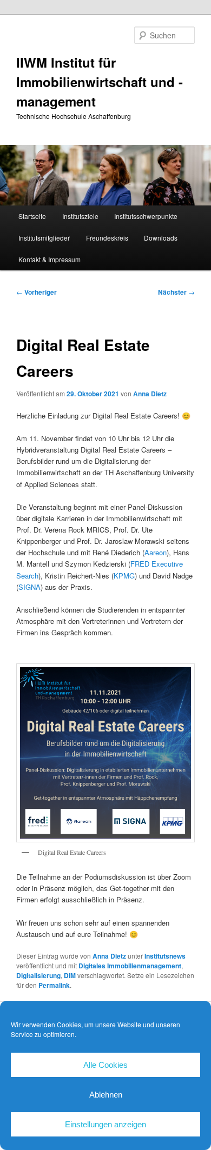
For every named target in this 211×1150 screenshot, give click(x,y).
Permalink (54, 985)
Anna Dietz (150, 393)
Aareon (155, 552)
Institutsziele (80, 216)
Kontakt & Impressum (49, 259)
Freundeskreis (107, 237)
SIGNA (29, 587)
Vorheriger (36, 292)
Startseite (32, 216)
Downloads (160, 237)
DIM (70, 975)
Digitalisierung (38, 975)
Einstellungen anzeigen (105, 1124)
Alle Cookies (105, 1064)
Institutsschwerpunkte (145, 216)
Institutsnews (165, 956)
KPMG (124, 575)
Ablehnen (105, 1094)
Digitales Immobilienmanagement (129, 965)
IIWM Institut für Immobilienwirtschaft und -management (99, 81)
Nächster (176, 292)
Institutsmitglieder (44, 237)
